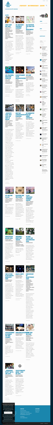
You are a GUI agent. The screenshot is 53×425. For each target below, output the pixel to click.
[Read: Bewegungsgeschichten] (41, 156)
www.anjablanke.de (23, 417)
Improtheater (18, 241)
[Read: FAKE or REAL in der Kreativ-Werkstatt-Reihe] (41, 128)
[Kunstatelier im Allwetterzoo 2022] (30, 268)
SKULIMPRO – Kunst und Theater (19, 238)
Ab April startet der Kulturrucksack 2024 (31, 239)
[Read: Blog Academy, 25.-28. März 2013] (41, 170)
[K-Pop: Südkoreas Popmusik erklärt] (30, 190)
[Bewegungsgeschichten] (20, 327)
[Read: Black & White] (41, 134)
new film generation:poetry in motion (21, 114)
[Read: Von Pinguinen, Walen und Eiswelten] (41, 60)
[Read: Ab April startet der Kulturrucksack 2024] (41, 121)
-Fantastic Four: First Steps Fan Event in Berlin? (8, 116)
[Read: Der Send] (41, 71)
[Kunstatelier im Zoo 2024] (9, 231)
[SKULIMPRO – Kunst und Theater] (20, 231)
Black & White (20, 274)
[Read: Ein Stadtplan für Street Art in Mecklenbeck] (41, 54)
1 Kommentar (18, 53)
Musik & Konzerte (19, 84)
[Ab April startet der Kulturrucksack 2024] (30, 231)
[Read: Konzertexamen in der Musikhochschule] (41, 66)
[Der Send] (30, 69)
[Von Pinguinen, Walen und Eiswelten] (9, 69)
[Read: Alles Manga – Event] (41, 165)
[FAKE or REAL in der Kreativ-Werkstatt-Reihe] (9, 268)
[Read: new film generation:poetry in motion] (41, 79)
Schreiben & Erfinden (20, 33)
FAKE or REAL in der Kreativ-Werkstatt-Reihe (9, 276)
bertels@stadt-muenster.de (25, 414)
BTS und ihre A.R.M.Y (8, 196)
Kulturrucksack (8, 31)
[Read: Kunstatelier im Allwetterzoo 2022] (41, 138)
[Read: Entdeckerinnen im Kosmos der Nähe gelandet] (41, 150)
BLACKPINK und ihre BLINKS (20, 196)
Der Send (28, 75)
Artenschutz (28, 280)
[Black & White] (20, 268)
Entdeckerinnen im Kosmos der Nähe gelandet (9, 335)
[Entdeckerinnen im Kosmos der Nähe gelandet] (9, 327)
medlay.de (37, 411)
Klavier (17, 79)
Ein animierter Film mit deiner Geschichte (30, 115)
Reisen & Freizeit (8, 124)
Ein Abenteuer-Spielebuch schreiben (20, 26)
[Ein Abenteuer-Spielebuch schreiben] (20, 19)
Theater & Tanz (8, 281)
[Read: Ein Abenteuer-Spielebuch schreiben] (41, 47)
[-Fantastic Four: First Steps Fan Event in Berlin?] (9, 107)
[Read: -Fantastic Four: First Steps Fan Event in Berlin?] (41, 74)
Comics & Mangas (8, 120)
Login (47, 0)
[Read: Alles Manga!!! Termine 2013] (41, 160)
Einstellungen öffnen (8, 418)
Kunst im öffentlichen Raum (9, 33)
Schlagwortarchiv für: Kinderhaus (11, 9)
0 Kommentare (7, 96)
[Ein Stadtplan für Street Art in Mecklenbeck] (30, 19)
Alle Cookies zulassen (8, 412)
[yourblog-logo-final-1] (8, 5)
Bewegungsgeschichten (22, 332)
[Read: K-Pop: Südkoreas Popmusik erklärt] (41, 102)
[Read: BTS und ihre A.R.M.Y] (41, 92)
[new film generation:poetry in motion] (20, 107)
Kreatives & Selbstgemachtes (8, 29)
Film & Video (7, 79)
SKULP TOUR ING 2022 (8, 25)
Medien (17, 120)
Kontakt (44, 0)
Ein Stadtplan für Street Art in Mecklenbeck (30, 27)
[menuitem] (23, 5)
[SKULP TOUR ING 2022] (9, 19)
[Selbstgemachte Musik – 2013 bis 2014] (20, 366)
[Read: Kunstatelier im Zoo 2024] (41, 109)
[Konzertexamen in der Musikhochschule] (20, 69)
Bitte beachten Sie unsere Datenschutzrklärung (9, 421)
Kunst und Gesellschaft (7, 35)
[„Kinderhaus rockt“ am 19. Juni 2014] (9, 366)
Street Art (28, 34)
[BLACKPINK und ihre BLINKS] (20, 190)
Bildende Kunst (8, 27)
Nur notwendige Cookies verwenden (9, 415)
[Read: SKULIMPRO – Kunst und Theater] (41, 114)
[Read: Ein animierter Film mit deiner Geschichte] (41, 85)
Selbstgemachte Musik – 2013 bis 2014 (20, 372)
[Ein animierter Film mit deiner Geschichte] (30, 107)
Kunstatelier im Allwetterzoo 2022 (30, 276)
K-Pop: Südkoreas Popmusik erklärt (29, 198)
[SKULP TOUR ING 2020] (30, 327)
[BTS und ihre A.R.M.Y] (9, 190)
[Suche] (46, 5)
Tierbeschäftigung (9, 240)
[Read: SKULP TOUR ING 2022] (41, 145)
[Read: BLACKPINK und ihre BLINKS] (41, 97)
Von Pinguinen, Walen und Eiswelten (9, 76)
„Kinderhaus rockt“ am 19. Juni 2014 (9, 372)
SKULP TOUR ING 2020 (29, 333)
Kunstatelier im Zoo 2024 (9, 237)
